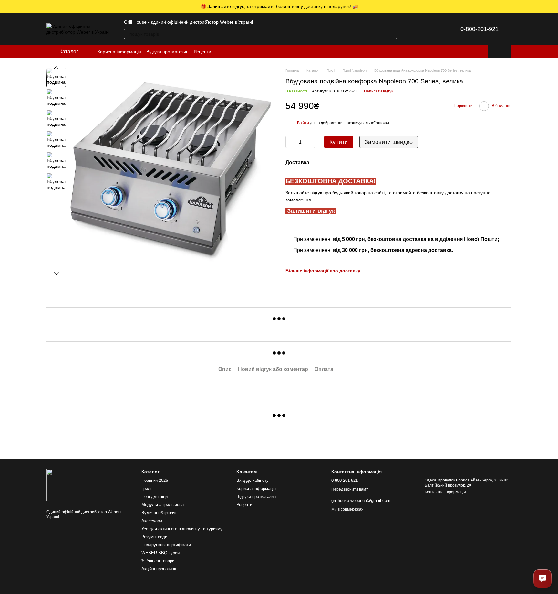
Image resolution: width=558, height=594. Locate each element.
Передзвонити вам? (349, 489)
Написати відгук (378, 91)
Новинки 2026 (154, 480)
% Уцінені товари (157, 560)
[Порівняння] (415, 29)
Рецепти (202, 51)
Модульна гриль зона (162, 504)
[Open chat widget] (542, 578)
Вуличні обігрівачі (158, 512)
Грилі (146, 488)
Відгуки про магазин (167, 51)
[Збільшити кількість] (310, 142)
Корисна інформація (119, 51)
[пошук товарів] (392, 34)
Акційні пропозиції (158, 569)
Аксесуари (151, 520)
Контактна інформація (445, 492)
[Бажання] (432, 29)
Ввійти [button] (303, 123)
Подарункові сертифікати (166, 544)
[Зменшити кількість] (290, 142)
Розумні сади (154, 537)
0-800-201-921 (479, 29)
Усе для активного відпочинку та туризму (181, 528)
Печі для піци (154, 496)
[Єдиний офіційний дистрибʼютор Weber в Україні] (78, 484)
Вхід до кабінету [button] (252, 480)
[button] (553, 6)
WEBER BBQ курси (160, 552)
